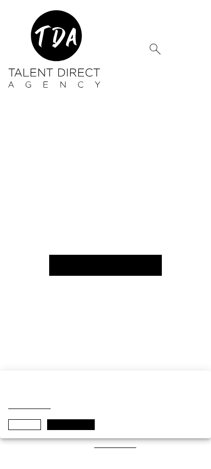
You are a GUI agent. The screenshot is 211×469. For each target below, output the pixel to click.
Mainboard (74, 444)
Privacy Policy (29, 406)
